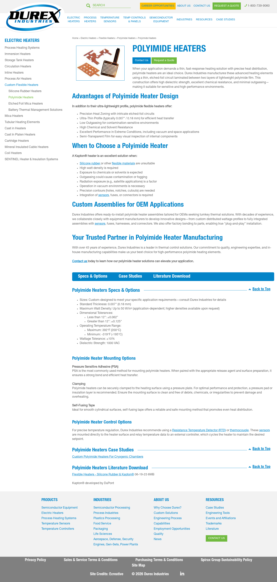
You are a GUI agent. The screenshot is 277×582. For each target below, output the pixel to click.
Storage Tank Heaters (19, 60)
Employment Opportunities (172, 529)
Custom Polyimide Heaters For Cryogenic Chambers (107, 457)
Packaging (100, 529)
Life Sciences (102, 534)
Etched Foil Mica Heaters (25, 103)
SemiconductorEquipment (161, 20)
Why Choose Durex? (167, 508)
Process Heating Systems (22, 48)
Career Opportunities (158, 6)
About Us (184, 6)
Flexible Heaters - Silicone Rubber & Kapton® (103, 474)
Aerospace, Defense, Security (113, 539)
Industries (184, 19)
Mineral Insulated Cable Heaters (26, 147)
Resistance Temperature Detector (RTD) (199, 430)
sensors (103, 195)
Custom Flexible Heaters (21, 85)
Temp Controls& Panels (134, 20)
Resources (204, 19)
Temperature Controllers (57, 529)
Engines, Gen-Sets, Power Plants (115, 544)
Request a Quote (226, 6)
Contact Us (202, 6)
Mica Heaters (14, 116)
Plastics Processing (106, 518)
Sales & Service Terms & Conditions (91, 560)
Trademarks (214, 523)
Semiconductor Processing (111, 508)
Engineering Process (168, 518)
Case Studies (225, 19)
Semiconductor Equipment (59, 508)
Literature (212, 529)
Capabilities (162, 523)
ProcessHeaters (90, 20)
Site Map (138, 566)
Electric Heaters (88, 38)
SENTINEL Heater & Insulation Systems (31, 159)
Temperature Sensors (55, 523)
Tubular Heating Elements (22, 122)
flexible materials (123, 163)
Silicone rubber (90, 163)
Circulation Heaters (18, 66)
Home (75, 38)
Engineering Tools (218, 513)
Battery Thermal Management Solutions (35, 110)
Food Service (102, 523)
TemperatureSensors (109, 20)
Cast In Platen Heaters (20, 134)
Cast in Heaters (15, 128)
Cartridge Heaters (17, 141)
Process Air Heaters (18, 79)
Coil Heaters (13, 153)
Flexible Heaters (107, 38)
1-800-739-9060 (259, 6)
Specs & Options (92, 276)
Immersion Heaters (18, 54)
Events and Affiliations (221, 518)
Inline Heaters (14, 73)
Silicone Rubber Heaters (24, 91)
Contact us (80, 261)
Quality (158, 534)
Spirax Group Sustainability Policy (226, 560)
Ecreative (116, 574)
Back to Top (261, 289)
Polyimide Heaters (126, 38)
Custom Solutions (166, 513)
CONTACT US (216, 538)
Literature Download (171, 276)
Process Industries (105, 513)
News (157, 539)
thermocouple (239, 430)
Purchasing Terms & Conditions (159, 560)
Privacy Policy (35, 560)
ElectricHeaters (73, 20)
